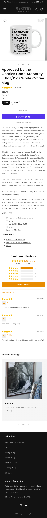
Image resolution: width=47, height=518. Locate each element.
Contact (8, 447)
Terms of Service (11, 463)
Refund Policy (10, 458)
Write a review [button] (23, 284)
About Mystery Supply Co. (15, 442)
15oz (16, 103)
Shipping (4, 95)
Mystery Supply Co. (26, 514)
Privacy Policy (10, 453)
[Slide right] (28, 64)
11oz (6, 103)
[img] (7, 299)
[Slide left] (18, 64)
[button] (4, 9)
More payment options (23, 122)
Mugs (8, 245)
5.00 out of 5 (29, 261)
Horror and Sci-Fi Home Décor (18, 242)
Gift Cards (8, 473)
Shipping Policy (10, 468)
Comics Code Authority (15, 239)
